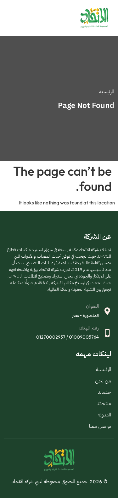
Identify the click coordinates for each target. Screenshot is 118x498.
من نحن (103, 381)
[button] (8, 18)
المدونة (104, 415)
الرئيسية (103, 369)
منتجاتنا (104, 403)
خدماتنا (104, 392)
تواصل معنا (100, 426)
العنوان (92, 306)
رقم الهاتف (89, 328)
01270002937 (50, 337)
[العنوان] (107, 311)
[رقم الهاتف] (107, 333)
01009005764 (84, 337)
